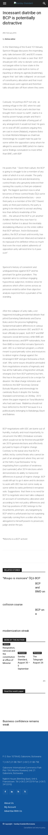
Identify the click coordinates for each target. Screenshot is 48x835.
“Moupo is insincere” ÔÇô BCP (21, 578)
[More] (42, 557)
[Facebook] (5, 557)
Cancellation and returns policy (34, 828)
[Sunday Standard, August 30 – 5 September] (24, 649)
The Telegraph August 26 (38, 659)
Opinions (6, 644)
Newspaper (22, 653)
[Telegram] (36, 557)
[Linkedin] (30, 557)
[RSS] (18, 791)
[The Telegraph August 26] (39, 649)
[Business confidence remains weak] (24, 707)
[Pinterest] (17, 557)
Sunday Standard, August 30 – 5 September (24, 662)
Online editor (10, 39)
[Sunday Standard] (24, 3)
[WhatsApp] (23, 557)
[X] (11, 557)
